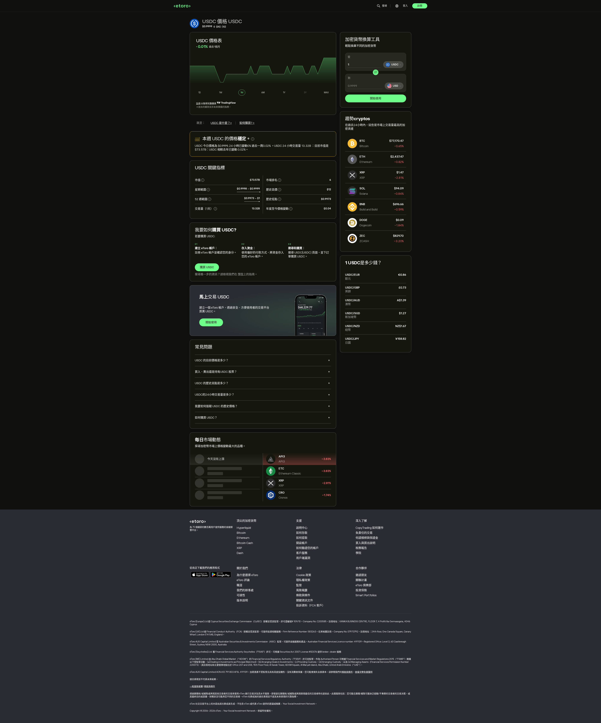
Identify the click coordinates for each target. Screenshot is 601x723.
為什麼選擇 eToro (247, 575)
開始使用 (375, 98)
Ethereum (243, 537)
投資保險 (361, 590)
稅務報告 (361, 548)
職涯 (239, 585)
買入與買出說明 (365, 543)
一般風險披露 (196, 686)
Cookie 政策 (303, 575)
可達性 (241, 595)
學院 (240, 274)
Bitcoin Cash (245, 543)
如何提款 (301, 537)
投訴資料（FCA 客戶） (310, 605)
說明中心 (301, 527)
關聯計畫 (361, 580)
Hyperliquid (244, 527)
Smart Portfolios (366, 595)
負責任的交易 (364, 532)
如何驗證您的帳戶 (307, 548)
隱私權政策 (303, 580)
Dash (240, 553)
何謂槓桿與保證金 (367, 537)
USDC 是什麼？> (221, 123)
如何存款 (301, 532)
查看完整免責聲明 (363, 672)
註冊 (419, 5)
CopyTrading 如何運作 (369, 527)
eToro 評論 (243, 580)
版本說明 (242, 600)
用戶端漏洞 (303, 558)
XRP (239, 548)
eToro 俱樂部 (363, 585)
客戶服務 (301, 553)
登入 (405, 5)
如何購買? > (246, 123)
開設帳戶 (301, 543)
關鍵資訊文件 (304, 600)
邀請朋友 (361, 575)
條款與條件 (303, 595)
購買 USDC (207, 267)
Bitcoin (241, 532)
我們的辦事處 (245, 590)
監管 (299, 585)
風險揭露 (301, 590)
